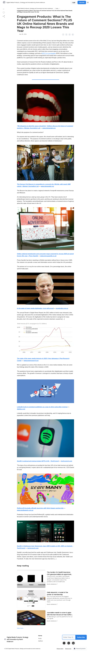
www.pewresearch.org (31, 360)
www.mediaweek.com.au (25, 510)
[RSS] (73, 643)
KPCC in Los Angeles (49, 53)
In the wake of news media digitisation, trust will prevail (35, 308)
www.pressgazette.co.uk (48, 256)
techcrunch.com (66, 461)
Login (73, 2)
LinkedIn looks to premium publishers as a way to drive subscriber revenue (42, 407)
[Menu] (88, 2)
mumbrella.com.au (62, 308)
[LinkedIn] (69, 643)
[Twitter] (64, 643)
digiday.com (21, 409)
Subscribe (82, 2)
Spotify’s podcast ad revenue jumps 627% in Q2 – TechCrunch (38, 461)
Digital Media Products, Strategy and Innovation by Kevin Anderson (35, 8)
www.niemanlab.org (49, 128)
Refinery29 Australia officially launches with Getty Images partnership (40, 508)
